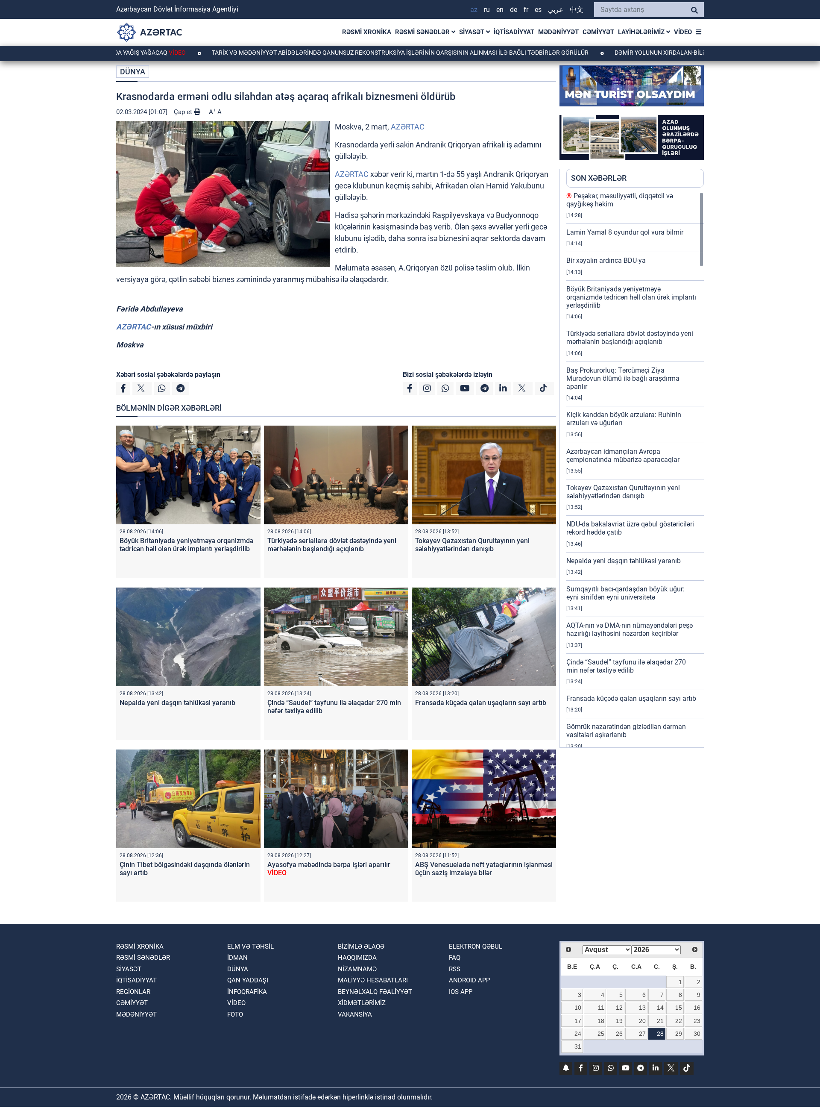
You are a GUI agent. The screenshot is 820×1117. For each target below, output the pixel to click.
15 (678, 1007)
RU (487, 10)
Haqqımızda (357, 957)
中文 (576, 10)
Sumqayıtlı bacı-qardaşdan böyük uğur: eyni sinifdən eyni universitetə (625, 593)
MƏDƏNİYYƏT (558, 32)
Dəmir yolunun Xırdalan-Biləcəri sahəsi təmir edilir (655, 52)
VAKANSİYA (355, 1014)
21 (660, 1020)
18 (600, 1020)
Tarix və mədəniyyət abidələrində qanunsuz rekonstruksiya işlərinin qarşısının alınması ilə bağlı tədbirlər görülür (349, 52)
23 (697, 1020)
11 (601, 1007)
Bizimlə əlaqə (361, 946)
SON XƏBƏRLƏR (599, 177)
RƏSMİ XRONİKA (366, 32)
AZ (473, 10)
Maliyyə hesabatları (373, 980)
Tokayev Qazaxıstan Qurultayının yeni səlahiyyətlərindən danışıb (472, 545)
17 (577, 1020)
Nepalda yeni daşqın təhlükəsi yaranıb (177, 703)
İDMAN (237, 957)
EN (500, 10)
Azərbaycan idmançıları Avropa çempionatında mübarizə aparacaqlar (622, 455)
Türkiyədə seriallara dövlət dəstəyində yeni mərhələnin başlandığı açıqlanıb (331, 545)
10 (577, 1007)
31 (577, 1046)
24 (577, 1033)
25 (600, 1033)
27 (642, 1033)
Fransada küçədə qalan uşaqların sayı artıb (480, 703)
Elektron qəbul (475, 946)
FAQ (454, 957)
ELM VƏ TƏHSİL (250, 946)
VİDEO (683, 32)
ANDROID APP (469, 980)
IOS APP (460, 992)
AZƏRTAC (408, 126)
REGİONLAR (133, 992)
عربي (555, 10)
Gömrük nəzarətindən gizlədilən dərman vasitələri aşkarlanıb (626, 731)
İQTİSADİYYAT (514, 32)
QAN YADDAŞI (247, 980)
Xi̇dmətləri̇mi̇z (362, 1003)
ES (538, 10)
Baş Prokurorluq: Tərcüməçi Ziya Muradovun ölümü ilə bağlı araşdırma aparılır (622, 378)
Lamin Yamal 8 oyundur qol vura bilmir (624, 232)
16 (697, 1007)
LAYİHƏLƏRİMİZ (642, 32)
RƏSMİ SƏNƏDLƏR (423, 32)
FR (526, 10)
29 (678, 1033)
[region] (635, 469)
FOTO (235, 1014)
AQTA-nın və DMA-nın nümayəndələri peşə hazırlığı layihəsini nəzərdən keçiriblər (629, 629)
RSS (454, 969)
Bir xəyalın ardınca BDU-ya (606, 260)
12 (619, 1007)
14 (660, 1007)
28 (660, 1033)
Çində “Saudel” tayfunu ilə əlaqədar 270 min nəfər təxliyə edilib (626, 666)
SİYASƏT (472, 32)
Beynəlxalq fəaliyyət (375, 992)
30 (697, 1033)
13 (642, 1007)
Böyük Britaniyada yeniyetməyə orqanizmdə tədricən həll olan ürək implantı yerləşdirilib (186, 545)
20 (642, 1020)
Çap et (184, 112)
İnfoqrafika (247, 992)
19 (619, 1020)
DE (513, 10)
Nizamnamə (357, 969)
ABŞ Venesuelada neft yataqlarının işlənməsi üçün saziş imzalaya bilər (484, 869)
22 (678, 1020)
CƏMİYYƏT (598, 32)
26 (619, 1033)
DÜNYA (132, 71)
